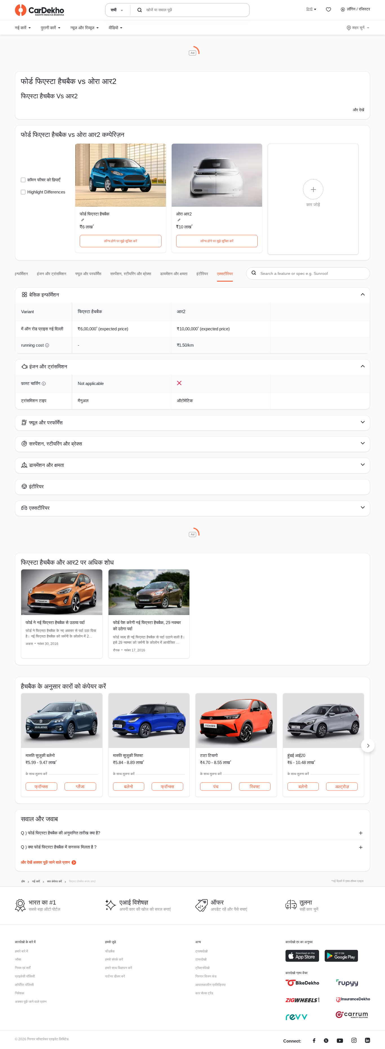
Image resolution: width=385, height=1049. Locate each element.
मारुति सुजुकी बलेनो (40, 755)
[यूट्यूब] (340, 1041)
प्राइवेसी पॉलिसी (25, 976)
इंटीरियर (202, 273)
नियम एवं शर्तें (22, 968)
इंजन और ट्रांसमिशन (51, 273)
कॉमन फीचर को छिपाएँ (43, 179)
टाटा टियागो (209, 755)
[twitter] (326, 1041)
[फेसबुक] (314, 1041)
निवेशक (19, 993)
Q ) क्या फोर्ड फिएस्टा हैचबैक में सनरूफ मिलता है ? (58, 847)
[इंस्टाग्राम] (354, 1041)
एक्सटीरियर (225, 273)
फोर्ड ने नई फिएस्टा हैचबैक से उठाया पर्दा (55, 622)
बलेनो (128, 786)
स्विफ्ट (255, 786)
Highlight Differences (46, 192)
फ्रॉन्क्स (41, 786)
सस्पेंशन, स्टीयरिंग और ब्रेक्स (130, 273)
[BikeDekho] (302, 983)
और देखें (358, 110)
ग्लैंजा (80, 786)
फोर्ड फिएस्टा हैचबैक (94, 213)
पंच (215, 786)
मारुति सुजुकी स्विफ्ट (128, 755)
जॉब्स (18, 959)
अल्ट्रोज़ (342, 786)
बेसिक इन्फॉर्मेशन (16, 273)
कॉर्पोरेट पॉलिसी (24, 985)
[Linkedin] (367, 1041)
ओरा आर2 (184, 213)
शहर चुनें (358, 27)
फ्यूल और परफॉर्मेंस (88, 273)
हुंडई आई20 (296, 755)
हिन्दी (309, 9)
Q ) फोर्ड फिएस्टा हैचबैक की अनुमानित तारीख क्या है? (60, 832)
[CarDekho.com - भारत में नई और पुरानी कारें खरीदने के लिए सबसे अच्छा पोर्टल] (39, 10)
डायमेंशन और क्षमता (173, 273)
